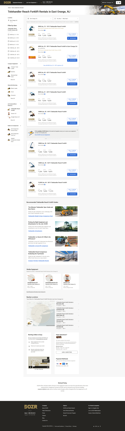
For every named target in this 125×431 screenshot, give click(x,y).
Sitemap (74, 426)
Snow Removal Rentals (68, 410)
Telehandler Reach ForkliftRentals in (64, 303)
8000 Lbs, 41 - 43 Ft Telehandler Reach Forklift (52, 92)
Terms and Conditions (59, 426)
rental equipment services (41, 339)
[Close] (77, 130)
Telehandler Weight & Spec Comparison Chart (40, 216)
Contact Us (44, 420)
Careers (44, 415)
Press (43, 413)
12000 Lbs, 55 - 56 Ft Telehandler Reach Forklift (52, 163)
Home (9, 7)
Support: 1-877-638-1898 (47, 3)
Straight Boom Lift (34, 283)
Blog (43, 418)
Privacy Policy (68, 426)
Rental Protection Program (69, 413)
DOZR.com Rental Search (69, 408)
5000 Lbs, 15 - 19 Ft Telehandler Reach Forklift (52, 26)
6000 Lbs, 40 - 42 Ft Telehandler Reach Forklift (52, 72)
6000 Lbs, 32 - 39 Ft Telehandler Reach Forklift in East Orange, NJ (57, 46)
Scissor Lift (69, 283)
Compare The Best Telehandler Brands (38, 260)
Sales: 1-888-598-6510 (47, 2)
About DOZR (45, 408)
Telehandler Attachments (35, 231)
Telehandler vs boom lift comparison (38, 246)
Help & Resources (46, 410)
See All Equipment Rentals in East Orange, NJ (36, 291)
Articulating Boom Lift (52, 283)
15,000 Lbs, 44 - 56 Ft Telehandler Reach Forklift (52, 182)
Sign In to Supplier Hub (93, 408)
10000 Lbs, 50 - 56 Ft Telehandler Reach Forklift (52, 143)
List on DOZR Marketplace (94, 410)
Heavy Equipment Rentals (17, 7)
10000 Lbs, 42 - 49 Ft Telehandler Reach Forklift (52, 111)
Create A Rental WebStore (94, 413)
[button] (14, 30)
